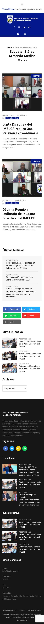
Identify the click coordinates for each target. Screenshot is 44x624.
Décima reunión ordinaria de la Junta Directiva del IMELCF (19, 278)
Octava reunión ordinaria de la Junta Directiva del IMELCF (29, 369)
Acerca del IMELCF (9, 610)
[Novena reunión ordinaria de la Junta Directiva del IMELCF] (9, 355)
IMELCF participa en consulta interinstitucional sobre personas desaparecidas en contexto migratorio (20, 292)
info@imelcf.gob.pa (10, 571)
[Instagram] (19, 27)
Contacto (22, 610)
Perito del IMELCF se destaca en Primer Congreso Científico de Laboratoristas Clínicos (20, 265)
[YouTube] (29, 27)
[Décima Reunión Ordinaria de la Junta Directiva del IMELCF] (22, 177)
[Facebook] (14, 27)
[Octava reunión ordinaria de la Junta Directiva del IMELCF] (9, 367)
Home (9, 47)
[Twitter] (24, 27)
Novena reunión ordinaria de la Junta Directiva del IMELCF (30, 356)
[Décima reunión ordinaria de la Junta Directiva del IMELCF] (9, 342)
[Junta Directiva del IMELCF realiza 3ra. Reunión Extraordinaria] (22, 91)
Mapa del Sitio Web (34, 610)
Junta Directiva (12, 118)
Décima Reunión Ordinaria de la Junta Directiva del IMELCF (18, 214)
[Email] (18, 448)
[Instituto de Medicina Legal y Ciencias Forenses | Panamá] (22, 19)
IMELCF (22, 115)
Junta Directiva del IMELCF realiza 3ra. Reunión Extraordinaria (20, 129)
